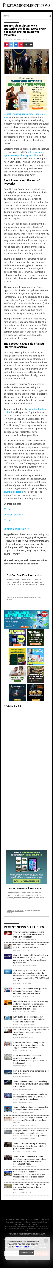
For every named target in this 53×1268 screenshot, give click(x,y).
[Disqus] (26, 744)
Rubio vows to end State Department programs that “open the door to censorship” (29, 1187)
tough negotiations (35, 550)
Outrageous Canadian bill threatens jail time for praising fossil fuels (30, 946)
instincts (39, 541)
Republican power (34, 547)
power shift (18, 547)
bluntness (22, 537)
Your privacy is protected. (15, 597)
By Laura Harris (28, 1038)
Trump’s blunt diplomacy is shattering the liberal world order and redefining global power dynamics (30, 1146)
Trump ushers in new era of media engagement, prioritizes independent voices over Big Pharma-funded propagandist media (29, 1160)
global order (17, 541)
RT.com (7, 509)
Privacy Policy (22, 1247)
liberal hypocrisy (17, 544)
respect (8, 550)
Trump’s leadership (13, 492)
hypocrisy (29, 541)
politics (7, 547)
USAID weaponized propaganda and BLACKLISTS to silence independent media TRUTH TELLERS (28, 934)
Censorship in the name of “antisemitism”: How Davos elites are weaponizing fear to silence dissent (29, 1174)
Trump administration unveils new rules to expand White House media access (30, 1108)
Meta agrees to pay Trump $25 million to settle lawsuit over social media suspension (31, 1032)
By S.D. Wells (27, 983)
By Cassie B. (27, 950)
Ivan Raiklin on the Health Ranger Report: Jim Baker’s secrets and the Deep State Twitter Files (28, 1019)
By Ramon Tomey (29, 1138)
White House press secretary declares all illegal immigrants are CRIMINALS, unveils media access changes (30, 1096)
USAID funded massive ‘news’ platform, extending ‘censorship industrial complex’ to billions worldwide (30, 991)
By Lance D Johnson (29, 940)
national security (34, 544)
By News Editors (28, 996)
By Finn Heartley (28, 1089)
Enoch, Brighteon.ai (14, 514)
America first (26, 534)
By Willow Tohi (28, 1180)
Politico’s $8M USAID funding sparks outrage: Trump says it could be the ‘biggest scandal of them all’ (29, 1045)
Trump (7, 554)
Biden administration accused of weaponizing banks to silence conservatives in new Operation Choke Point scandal (30, 1059)
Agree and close (26, 1252)
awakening (39, 534)
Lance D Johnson (22, 40)
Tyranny (16, 554)
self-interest (19, 550)
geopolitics (33, 537)
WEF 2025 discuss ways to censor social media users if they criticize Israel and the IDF (30, 1120)
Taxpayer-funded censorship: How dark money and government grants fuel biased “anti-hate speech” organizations (30, 1133)
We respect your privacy (36, 1226)
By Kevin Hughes (29, 1025)
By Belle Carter (28, 1102)
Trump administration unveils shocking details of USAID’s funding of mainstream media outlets (31, 1084)
